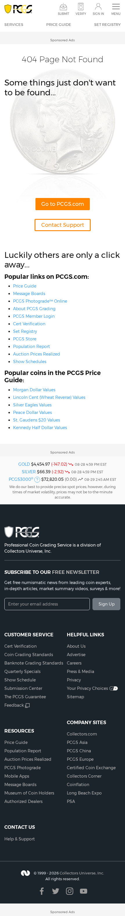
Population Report (31, 346)
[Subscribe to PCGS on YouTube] (83, 891)
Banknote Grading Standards (33, 663)
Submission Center (23, 688)
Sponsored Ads (62, 40)
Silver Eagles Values (32, 405)
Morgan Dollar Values (34, 389)
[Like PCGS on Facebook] (42, 891)
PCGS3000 (21, 479)
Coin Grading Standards (28, 654)
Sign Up (107, 604)
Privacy (74, 680)
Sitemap (75, 696)
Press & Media (80, 671)
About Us (76, 646)
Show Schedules (29, 361)
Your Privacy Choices (87, 688)
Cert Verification (29, 323)
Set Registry (107, 24)
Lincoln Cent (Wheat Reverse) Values (49, 397)
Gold (24, 464)
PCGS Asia (77, 742)
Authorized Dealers (23, 801)
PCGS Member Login (34, 316)
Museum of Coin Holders (29, 793)
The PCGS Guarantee (25, 696)
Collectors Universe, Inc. (82, 873)
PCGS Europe (80, 759)
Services (13, 24)
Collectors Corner (84, 776)
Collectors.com (82, 734)
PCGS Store (24, 339)
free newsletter (75, 572)
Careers (74, 663)
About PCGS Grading (34, 308)
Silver (29, 471)
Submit (63, 14)
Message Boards (29, 293)
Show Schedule (20, 680)
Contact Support (62, 225)
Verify (81, 14)
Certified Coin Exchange (91, 767)
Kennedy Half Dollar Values (40, 427)
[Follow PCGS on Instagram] (70, 891)
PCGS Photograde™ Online (40, 301)
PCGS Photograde (22, 767)
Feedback (14, 705)
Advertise (76, 654)
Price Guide (58, 24)
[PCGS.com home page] (18, 9)
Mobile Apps (16, 776)
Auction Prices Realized (36, 354)
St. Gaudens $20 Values (36, 420)
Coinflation (78, 784)
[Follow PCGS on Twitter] (56, 891)
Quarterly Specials (22, 671)
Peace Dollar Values (32, 412)
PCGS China (79, 750)
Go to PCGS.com (62, 204)
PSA (71, 801)
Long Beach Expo (84, 793)
